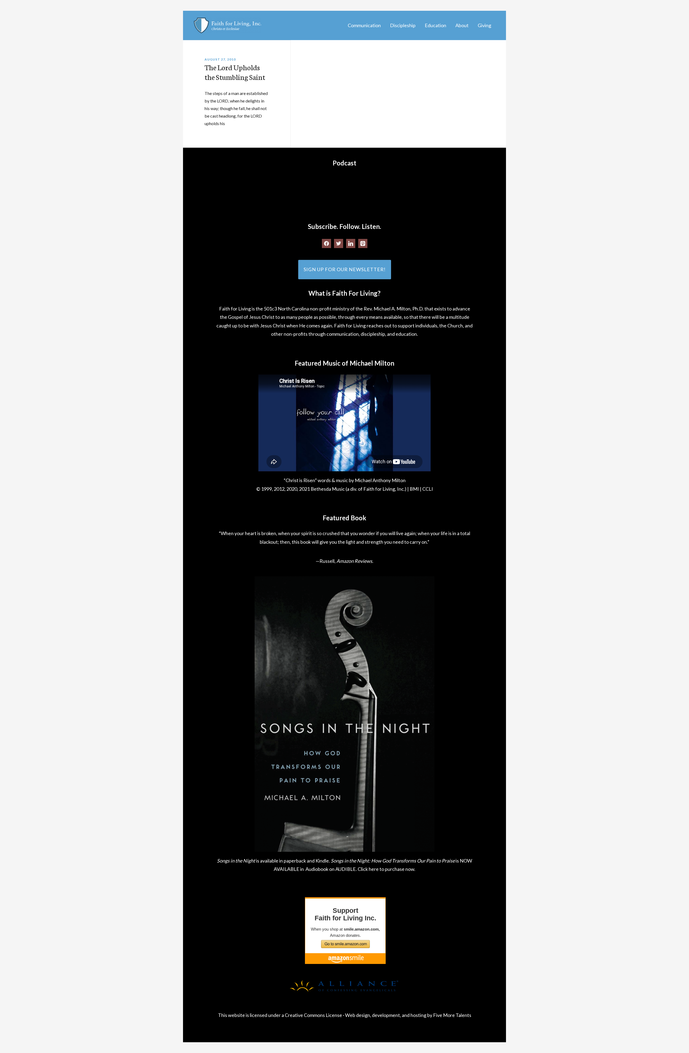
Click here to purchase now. (386, 869)
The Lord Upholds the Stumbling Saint (235, 72)
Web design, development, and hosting (385, 1015)
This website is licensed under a (251, 1015)
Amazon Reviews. (354, 561)
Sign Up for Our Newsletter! (345, 269)
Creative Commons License (313, 1015)
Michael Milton (227, 25)
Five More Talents (452, 1015)
